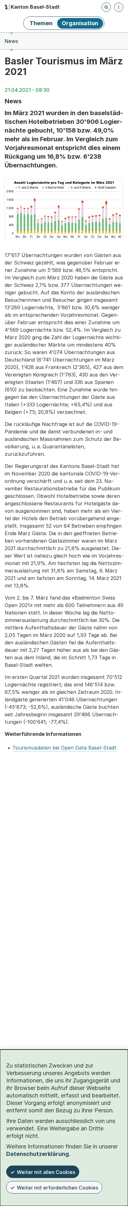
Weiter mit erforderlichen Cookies (57, 1188)
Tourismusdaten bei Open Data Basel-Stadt (64, 748)
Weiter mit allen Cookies (46, 1172)
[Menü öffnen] (118, 7)
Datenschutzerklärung (37, 1154)
